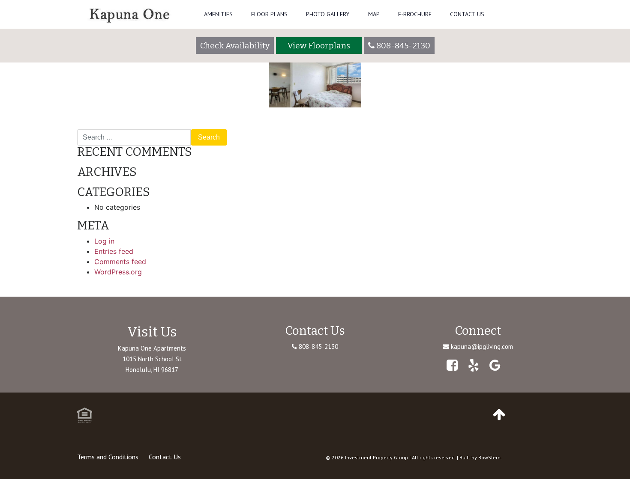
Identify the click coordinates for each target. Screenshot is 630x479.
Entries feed (113, 251)
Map (374, 14)
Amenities (218, 14)
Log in (104, 241)
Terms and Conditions (107, 456)
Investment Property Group (376, 457)
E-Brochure (415, 14)
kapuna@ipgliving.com (482, 346)
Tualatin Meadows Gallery (122, 126)
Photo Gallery (327, 14)
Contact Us (467, 14)
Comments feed (120, 261)
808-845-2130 (317, 346)
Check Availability (235, 46)
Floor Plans (269, 14)
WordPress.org (118, 272)
